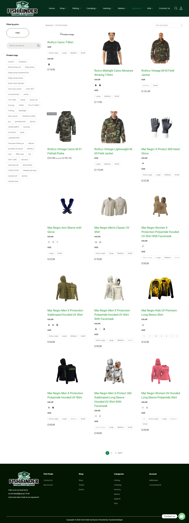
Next (120, 453)
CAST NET (30, 89)
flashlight (22, 111)
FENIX (21, 105)
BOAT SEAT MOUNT (16, 83)
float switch (13, 116)
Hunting (26, 127)
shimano (24, 160)
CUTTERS (12, 100)
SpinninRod (27, 165)
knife (22, 132)
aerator (11, 62)
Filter (18, 33)
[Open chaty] (181, 516)
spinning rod (13, 165)
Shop (81, 480)
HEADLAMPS (13, 127)
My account (48, 485)
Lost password (155, 485)
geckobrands (20, 121)
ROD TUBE (12, 160)
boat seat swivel (14, 89)
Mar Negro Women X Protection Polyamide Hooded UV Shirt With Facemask (160, 232)
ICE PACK (12, 132)
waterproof (12, 176)
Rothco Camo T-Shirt (60, 42)
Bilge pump (29, 67)
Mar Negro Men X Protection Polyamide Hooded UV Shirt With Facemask (112, 315)
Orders (81, 485)
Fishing (11, 111)
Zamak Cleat (13, 181)
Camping (117, 485)
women (25, 176)
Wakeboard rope (30, 170)
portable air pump (15, 149)
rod (29, 154)
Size (49, 47)
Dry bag (11, 105)
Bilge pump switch (15, 78)
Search (33, 47)
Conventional (13, 94)
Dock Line (34, 100)
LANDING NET (14, 138)
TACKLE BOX (13, 170)
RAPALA (30, 149)
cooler (26, 94)
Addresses (153, 480)
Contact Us (48, 480)
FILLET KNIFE (33, 105)
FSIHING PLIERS (28, 116)
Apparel (117, 499)
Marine (31, 143)
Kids (116, 503)
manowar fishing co (16, 143)
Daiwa (22, 100)
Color (50, 59)
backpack (22, 62)
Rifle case (20, 154)
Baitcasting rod (14, 67)
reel (9, 154)
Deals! (81, 489)
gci (9, 121)
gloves (32, 121)
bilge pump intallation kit (18, 73)
